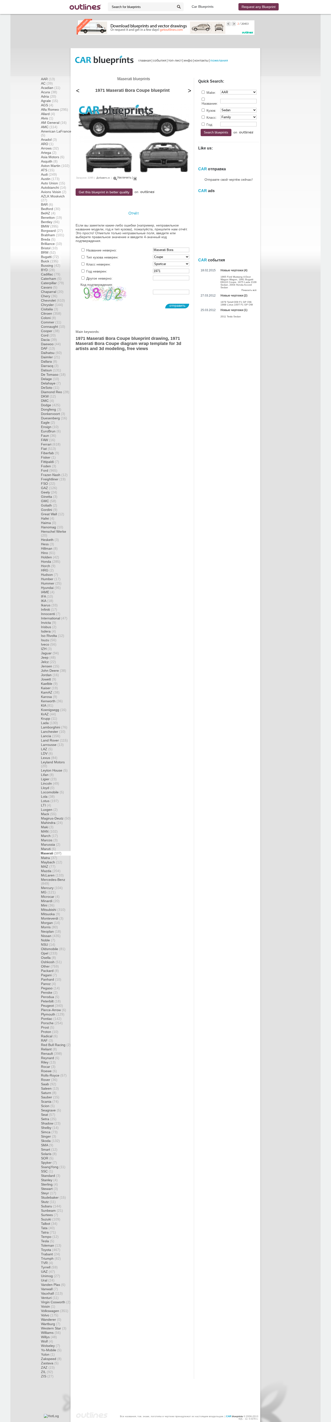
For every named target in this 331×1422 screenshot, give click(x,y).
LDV (47, 753)
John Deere (53, 670)
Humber (51, 579)
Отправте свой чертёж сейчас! (229, 179)
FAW (48, 440)
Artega (48, 153)
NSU (48, 944)
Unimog (50, 1276)
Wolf (47, 1341)
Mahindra (52, 823)
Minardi (50, 901)
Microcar (50, 897)
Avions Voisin (53, 192)
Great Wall (52, 514)
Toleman (51, 1245)
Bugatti (50, 257)
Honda (50, 561)
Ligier (49, 779)
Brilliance (51, 244)
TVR (47, 1263)
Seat (48, 1115)
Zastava (50, 1363)
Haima (48, 523)
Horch (48, 566)
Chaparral (52, 292)
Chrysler (52, 305)
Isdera (48, 631)
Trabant (50, 1254)
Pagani (49, 975)
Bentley (50, 222)
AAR (48, 79)
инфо (188, 60)
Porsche (52, 1023)
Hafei (47, 518)
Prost (47, 1027)
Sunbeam (52, 1210)
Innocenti (50, 614)
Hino (48, 553)
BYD (48, 270)
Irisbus (48, 627)
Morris (49, 927)
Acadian (50, 88)
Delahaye (51, 383)
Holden (50, 557)
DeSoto (50, 388)
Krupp (49, 718)
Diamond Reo (55, 392)
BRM (48, 252)
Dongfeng (51, 409)
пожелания (219, 60)
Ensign (50, 427)
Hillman (49, 548)
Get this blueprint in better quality (104, 192)
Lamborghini (54, 727)
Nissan (51, 936)
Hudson (49, 575)
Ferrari (51, 444)
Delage (50, 379)
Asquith (49, 161)
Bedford (50, 209)
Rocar (48, 1067)
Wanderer (51, 1319)
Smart (49, 1149)
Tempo (50, 1237)
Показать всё (249, 290)
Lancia (50, 736)
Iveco (48, 644)
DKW (48, 396)
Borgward (52, 231)
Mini (48, 905)
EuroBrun (51, 431)
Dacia (49, 340)
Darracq (50, 366)
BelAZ (48, 213)
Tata (48, 1228)
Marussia (50, 844)
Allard (48, 114)
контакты (201, 60)
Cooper (50, 331)
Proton (49, 1032)
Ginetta (49, 497)
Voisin (48, 1306)
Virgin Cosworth (56, 1302)
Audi (49, 174)
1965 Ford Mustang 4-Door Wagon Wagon (236, 278)
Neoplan (51, 931)
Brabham (52, 235)
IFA (47, 596)
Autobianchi (53, 187)
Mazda (51, 871)
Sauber (50, 1097)
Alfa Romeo (54, 109)
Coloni (48, 318)
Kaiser (49, 688)
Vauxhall (52, 1293)
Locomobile (52, 792)
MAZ (48, 866)
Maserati (51, 853)
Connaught (53, 326)
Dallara (49, 361)
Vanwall (49, 1289)
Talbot (49, 1224)
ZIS (47, 1376)
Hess (47, 544)
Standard (50, 1176)
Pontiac (51, 1019)
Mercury (52, 888)
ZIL (47, 1372)
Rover (49, 1080)
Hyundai (51, 588)
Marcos (49, 840)
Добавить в (103, 177)
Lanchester (53, 732)
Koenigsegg (53, 710)
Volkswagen (54, 1311)
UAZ (48, 1272)
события (159, 60)
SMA (47, 1145)
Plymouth (52, 1014)
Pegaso (50, 988)
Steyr (48, 1193)
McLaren (52, 875)
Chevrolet (53, 300)
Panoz (48, 984)
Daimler (50, 357)
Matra (49, 858)
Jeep (48, 657)
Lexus (49, 758)
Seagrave (51, 1110)
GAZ (49, 488)
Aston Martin (55, 166)
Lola (48, 796)
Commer (51, 322)
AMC (49, 127)
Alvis (47, 118)
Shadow (51, 1123)
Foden (48, 466)
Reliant (49, 1049)
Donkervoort (53, 414)
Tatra (48, 1232)
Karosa (49, 697)
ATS (48, 170)
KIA (47, 705)
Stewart (49, 1189)
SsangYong (53, 1167)
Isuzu (48, 640)
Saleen (50, 1088)
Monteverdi (52, 918)
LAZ (47, 749)
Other (50, 966)
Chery (49, 296)
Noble (48, 940)
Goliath (49, 505)
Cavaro (49, 287)
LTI (46, 805)
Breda (48, 239)
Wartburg (50, 1324)
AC (47, 83)
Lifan (47, 775)
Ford (49, 470)
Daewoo (51, 344)
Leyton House (54, 770)
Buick (49, 261)
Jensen (50, 666)
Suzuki (50, 1219)
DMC (47, 401)
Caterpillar (52, 283)
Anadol (49, 139)
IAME (48, 592)
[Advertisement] (165, 41)
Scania (50, 1101)
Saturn (48, 1093)
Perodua (50, 997)
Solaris (49, 1154)
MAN (49, 831)
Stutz (48, 1202)
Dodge (50, 405)
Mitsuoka (50, 914)
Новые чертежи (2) (234, 295)
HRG (47, 570)
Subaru (51, 1206)
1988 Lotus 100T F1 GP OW (237, 304)
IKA (47, 601)
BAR (47, 204)
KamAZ (50, 692)
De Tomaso (53, 374)
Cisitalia (49, 309)
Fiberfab (50, 453)
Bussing (50, 265)
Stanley (49, 1180)
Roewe (49, 1071)
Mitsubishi (53, 910)
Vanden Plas (53, 1285)
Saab (48, 1084)
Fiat (48, 449)
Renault (51, 1053)
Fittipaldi (50, 462)
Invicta (48, 623)
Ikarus (49, 605)
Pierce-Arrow (53, 1010)
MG (48, 892)
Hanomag (52, 527)
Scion (48, 1106)
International (54, 618)
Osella (48, 958)
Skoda (50, 1141)
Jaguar (50, 653)
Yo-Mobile (51, 1350)
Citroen (51, 313)
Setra (48, 1119)
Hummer (51, 583)
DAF (48, 348)
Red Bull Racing (56, 1045)
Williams (51, 1333)
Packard (50, 971)
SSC (47, 1171)
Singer (48, 1136)
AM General (54, 123)
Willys (49, 1337)
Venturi (50, 1298)
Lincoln (50, 783)
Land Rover (54, 740)
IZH (46, 649)
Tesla (47, 1241)
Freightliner (53, 479)
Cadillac (50, 274)
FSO (48, 483)
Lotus (50, 801)
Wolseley (50, 1346)
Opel (49, 953)
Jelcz (48, 662)
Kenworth (52, 701)
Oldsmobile (53, 949)
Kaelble (49, 684)
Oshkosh (51, 962)
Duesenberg (54, 418)
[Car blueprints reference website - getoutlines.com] (85, 7)
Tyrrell (49, 1267)
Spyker (49, 1162)
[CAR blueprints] (104, 60)
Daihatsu (51, 353)
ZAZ (48, 1367)
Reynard (50, 1058)
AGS (47, 105)
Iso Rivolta (52, 636)
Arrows (50, 148)
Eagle (48, 422)
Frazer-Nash (54, 475)
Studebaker (53, 1197)
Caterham (51, 279)
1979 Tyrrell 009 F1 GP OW (236, 302)
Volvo (49, 1315)
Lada (49, 723)
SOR (47, 1158)
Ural (48, 1280)
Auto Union (53, 183)
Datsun (51, 370)
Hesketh (50, 540)
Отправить (177, 305)
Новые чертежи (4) (234, 270)
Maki (47, 827)
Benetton (51, 217)
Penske (49, 992)
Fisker (48, 457)
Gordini (49, 510)
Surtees (49, 1215)
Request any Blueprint (259, 7)
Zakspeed (51, 1359)
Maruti (48, 849)
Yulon (48, 1354)
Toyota (50, 1250)
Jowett (48, 679)
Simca (49, 1132)
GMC (48, 501)
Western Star (53, 1328)
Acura (49, 92)
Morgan (50, 923)
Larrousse (52, 745)
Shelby (50, 1128)
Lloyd (48, 788)
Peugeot (52, 1006)
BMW (49, 226)
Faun (48, 436)
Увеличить (124, 177)
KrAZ (48, 714)
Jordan (50, 675)
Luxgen (49, 810)
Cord (48, 335)
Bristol (49, 248)
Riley (48, 1062)
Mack (48, 814)
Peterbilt (51, 1001)
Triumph (51, 1258)
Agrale (49, 101)
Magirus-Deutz (56, 818)
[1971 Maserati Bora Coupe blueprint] (133, 174)
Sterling (49, 1184)
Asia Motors (52, 157)
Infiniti (49, 609)
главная (144, 60)
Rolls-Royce (54, 1075)
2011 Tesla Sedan (231, 316)
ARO (47, 144)
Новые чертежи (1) (234, 310)
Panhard (51, 979)
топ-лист (175, 60)
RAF (47, 1040)
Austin (50, 179)
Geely (49, 492)
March (49, 836)
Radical (49, 1036)
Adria (48, 96)
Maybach (51, 862)
